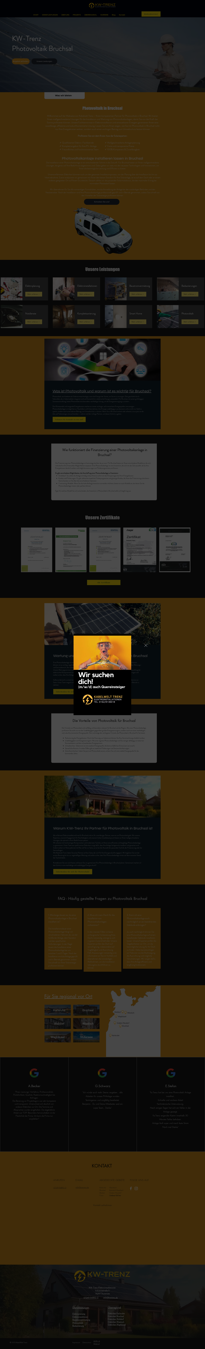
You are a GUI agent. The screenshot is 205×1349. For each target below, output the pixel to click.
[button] (146, 645)
